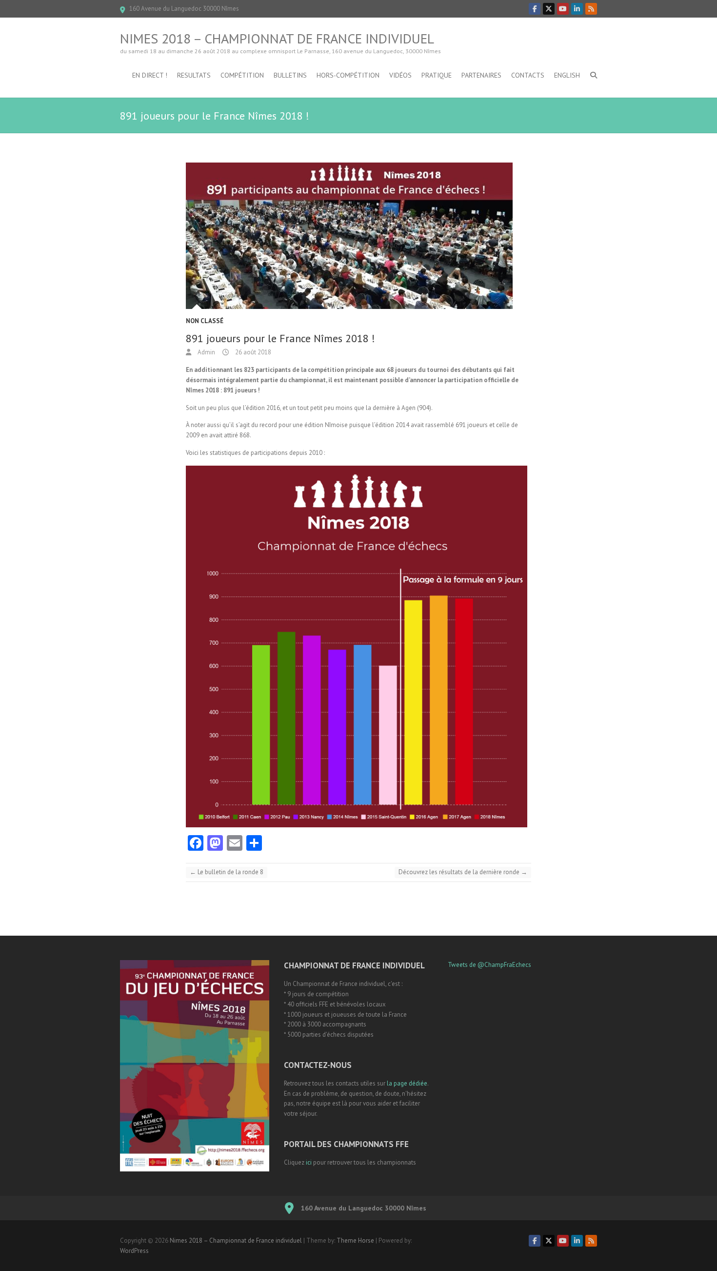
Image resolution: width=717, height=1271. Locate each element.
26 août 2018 (252, 352)
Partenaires (481, 75)
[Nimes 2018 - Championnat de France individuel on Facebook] (534, 9)
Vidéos (400, 75)
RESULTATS (194, 75)
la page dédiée (407, 1083)
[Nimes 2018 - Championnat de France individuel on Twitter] (549, 9)
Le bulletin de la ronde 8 (226, 872)
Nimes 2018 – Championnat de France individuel (277, 38)
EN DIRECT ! (149, 75)
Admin (205, 352)
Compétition (242, 75)
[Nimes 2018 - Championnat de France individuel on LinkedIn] (577, 9)
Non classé (204, 321)
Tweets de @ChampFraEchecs (489, 965)
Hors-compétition (348, 75)
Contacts (527, 75)
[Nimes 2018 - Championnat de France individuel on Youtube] (563, 9)
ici (309, 1162)
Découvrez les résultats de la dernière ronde (462, 872)
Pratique (436, 75)
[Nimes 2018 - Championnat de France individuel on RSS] (591, 9)
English (567, 75)
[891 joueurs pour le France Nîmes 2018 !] (358, 236)
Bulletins (290, 75)
